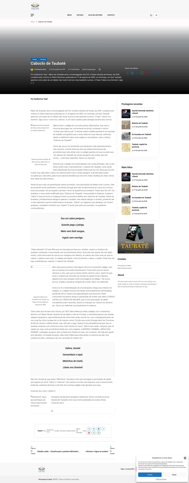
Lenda (57, 431)
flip (44, 431)
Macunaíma (71, 431)
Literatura (63, 431)
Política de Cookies (161, 479)
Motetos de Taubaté (140, 123)
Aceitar (150, 475)
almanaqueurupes (40, 69)
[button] (185, 458)
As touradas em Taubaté (141, 134)
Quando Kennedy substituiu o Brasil (143, 112)
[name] (39, 6)
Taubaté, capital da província (139, 145)
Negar (174, 475)
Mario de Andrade (79, 431)
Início (69, 15)
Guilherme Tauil (50, 431)
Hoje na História (95, 15)
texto (85, 431)
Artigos (80, 15)
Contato (111, 15)
